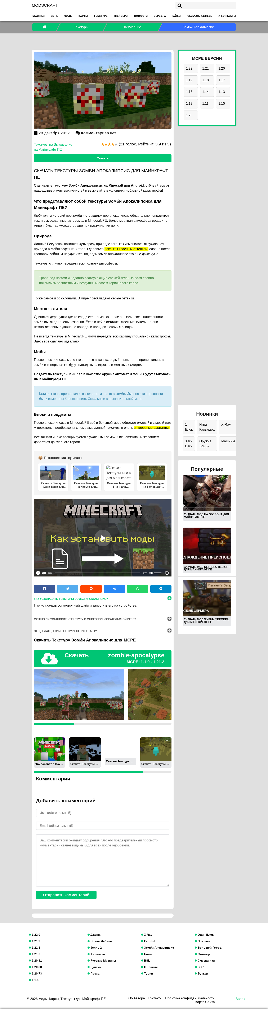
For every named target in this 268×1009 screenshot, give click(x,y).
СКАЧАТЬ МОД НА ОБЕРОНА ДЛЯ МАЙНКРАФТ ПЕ (206, 516)
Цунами (96, 967)
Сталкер (203, 954)
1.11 (205, 103)
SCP (200, 967)
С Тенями (150, 967)
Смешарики (206, 960)
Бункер (202, 973)
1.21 (205, 68)
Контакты (228, 16)
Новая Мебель (101, 941)
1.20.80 (36, 967)
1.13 (221, 92)
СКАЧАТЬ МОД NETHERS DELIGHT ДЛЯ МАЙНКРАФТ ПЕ (207, 568)
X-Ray (226, 424)
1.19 (189, 80)
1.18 (205, 80)
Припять (203, 941)
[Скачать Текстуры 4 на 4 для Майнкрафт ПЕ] (120, 747)
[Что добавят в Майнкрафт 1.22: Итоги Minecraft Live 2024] (49, 749)
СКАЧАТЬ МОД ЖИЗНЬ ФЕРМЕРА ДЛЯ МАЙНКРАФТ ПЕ (206, 621)
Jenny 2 (96, 947)
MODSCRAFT (45, 5)
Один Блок (205, 934)
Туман (148, 973)
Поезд (94, 973)
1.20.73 (36, 973)
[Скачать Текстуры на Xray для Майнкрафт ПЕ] (84, 749)
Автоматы (98, 954)
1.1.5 (35, 980)
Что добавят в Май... (49, 764)
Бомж (147, 954)
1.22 (189, 68)
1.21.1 (35, 947)
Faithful (149, 941)
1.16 (189, 92)
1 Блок (189, 427)
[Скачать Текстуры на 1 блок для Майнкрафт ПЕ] (155, 749)
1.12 (189, 103)
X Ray (147, 934)
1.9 (188, 115)
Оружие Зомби (205, 443)
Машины (228, 441)
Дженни (96, 934)
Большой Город (209, 947)
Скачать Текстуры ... (84, 764)
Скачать (103, 158)
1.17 (221, 80)
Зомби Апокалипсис (158, 947)
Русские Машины (103, 960)
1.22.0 (35, 934)
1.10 (221, 103)
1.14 (205, 92)
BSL (146, 960)
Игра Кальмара (207, 427)
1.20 (221, 68)
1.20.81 (36, 960)
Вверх (240, 999)
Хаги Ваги (188, 443)
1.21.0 (35, 954)
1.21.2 (35, 941)
